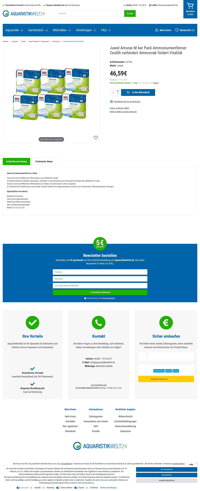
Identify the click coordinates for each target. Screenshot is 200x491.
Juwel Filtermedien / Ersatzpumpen (39, 41)
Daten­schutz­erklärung (85, 483)
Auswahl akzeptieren (167, 480)
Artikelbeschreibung (16, 161)
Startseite (6, 41)
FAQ (103, 30)
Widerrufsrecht (126, 416)
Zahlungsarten (96, 416)
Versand (155, 83)
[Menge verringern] (117, 93)
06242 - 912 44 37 (139, 5)
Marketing (50, 488)
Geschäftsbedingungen (125, 421)
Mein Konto (70, 416)
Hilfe (96, 426)
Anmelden (70, 421)
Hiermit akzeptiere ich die (101, 298)
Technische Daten (44, 161)
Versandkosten (66, 464)
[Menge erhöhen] (117, 90)
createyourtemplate (180, 464)
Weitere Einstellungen (108, 488)
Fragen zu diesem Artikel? (119, 108)
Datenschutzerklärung (125, 426)
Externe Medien (66, 488)
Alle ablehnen (166, 475)
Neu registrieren (70, 426)
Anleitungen (84, 30)
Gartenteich (35, 30)
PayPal (81, 488)
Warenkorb (70, 431)
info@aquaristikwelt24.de (168, 5)
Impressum (125, 431)
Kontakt (96, 431)
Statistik (38, 488)
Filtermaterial (56, 41)
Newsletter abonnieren (101, 292)
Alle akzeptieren (167, 469)
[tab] (16, 161)
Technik (23, 41)
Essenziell (24, 488)
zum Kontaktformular (99, 385)
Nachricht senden (104, 366)
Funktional (94, 488)
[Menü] (195, 464)
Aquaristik (12, 30)
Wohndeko (60, 30)
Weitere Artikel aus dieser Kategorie (123, 111)
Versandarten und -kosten (96, 421)
